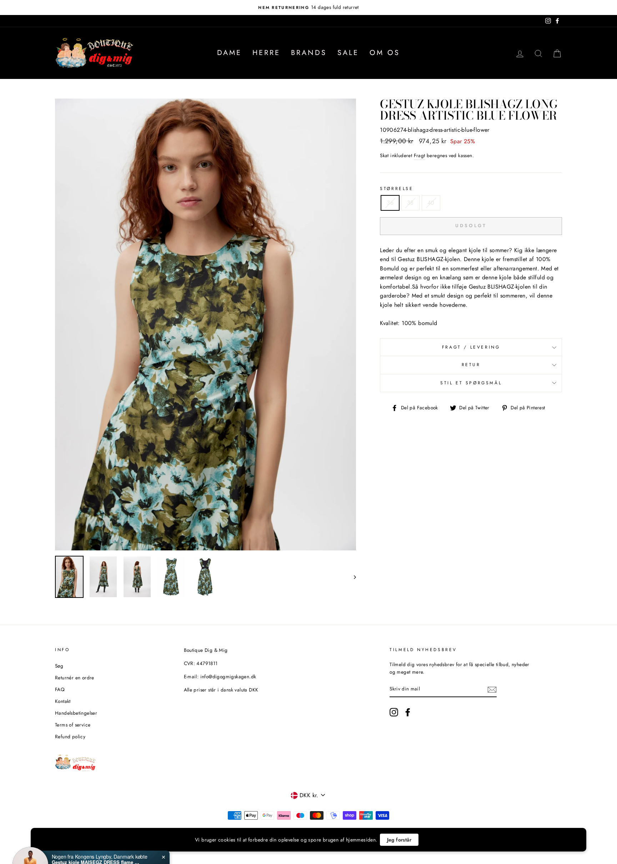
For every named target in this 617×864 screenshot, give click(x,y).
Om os (385, 53)
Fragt (419, 155)
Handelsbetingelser (76, 712)
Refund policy (70, 736)
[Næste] (351, 577)
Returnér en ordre (74, 677)
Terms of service (72, 724)
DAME (229, 53)
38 (410, 203)
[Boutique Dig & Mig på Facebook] (407, 712)
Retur (471, 364)
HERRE (266, 53)
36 (390, 203)
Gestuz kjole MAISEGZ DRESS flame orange (96, 836)
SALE (348, 53)
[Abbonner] (492, 689)
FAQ (60, 689)
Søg (59, 665)
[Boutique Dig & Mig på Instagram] (394, 712)
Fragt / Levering (471, 347)
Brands (309, 53)
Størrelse (396, 188)
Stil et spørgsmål (471, 383)
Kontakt (63, 701)
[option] (308, 7)
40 (431, 203)
